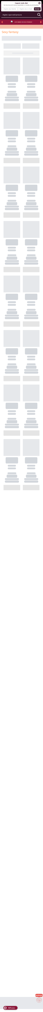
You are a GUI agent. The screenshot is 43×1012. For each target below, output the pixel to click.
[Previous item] (2, 22)
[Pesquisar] (39, 14)
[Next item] (41, 22)
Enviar (37, 9)
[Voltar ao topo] (39, 1006)
